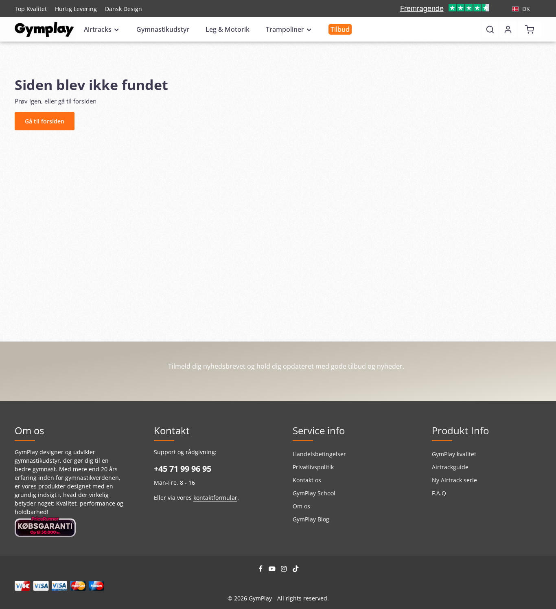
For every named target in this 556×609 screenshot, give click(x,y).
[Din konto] (508, 29)
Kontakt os (307, 480)
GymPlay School (314, 493)
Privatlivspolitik (313, 467)
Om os (301, 506)
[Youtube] (273, 570)
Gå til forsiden (44, 121)
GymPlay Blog (311, 519)
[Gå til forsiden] (44, 29)
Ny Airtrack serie (454, 480)
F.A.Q (439, 493)
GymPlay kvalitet (454, 454)
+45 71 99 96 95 (182, 468)
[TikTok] (295, 570)
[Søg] (490, 29)
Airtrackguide (450, 467)
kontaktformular (215, 497)
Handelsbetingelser (319, 454)
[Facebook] (261, 570)
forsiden (84, 101)
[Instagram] (284, 570)
